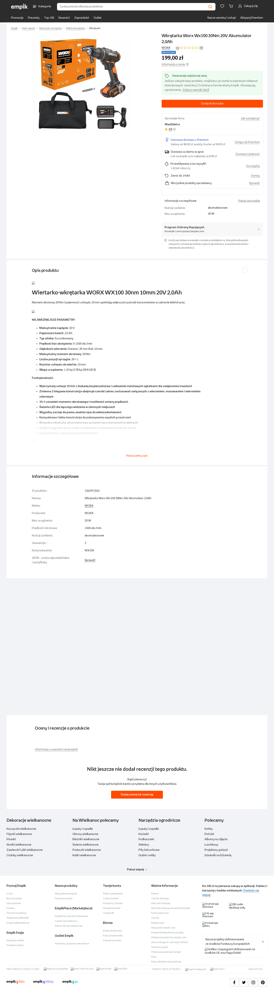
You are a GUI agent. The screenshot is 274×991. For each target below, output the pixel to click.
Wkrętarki (94, 28)
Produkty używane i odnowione (72, 944)
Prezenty (34, 17)
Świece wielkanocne (86, 844)
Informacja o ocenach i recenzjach (56, 749)
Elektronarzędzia (75, 28)
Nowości (64, 17)
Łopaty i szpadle (83, 828)
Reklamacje (157, 923)
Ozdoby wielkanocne (20, 855)
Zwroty (155, 918)
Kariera (11, 908)
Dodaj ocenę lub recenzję (137, 794)
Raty (153, 957)
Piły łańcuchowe (149, 850)
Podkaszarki (146, 839)
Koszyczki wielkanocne (21, 828)
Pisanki (11, 839)
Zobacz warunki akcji (196, 90)
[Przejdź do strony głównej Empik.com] (19, 6)
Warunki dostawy (160, 903)
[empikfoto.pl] (15, 982)
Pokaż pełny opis (137, 455)
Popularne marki (64, 898)
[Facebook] (234, 982)
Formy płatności (160, 913)
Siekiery (143, 844)
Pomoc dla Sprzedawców (68, 926)
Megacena (168, 52)
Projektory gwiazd (216, 850)
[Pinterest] (263, 982)
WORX (166, 47)
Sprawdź (254, 183)
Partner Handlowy (16, 913)
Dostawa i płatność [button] (248, 154)
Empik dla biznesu (112, 931)
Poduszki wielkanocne (87, 850)
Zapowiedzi (81, 17)
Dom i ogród (28, 28)
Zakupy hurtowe (112, 940)
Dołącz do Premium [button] (247, 142)
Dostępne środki (111, 908)
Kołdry (208, 828)
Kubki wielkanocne (84, 855)
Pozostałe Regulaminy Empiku (167, 933)
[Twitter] (244, 982)
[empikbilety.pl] (43, 982)
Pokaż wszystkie (249, 201)
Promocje (17, 17)
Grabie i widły (147, 855)
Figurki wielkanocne (19, 834)
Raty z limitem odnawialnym (166, 962)
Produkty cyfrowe (112, 903)
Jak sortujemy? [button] (250, 118)
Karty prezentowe (112, 936)
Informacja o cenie (173, 64)
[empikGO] (70, 982)
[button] (82, 83)
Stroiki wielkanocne (19, 844)
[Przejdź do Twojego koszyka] (231, 6)
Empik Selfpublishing (18, 923)
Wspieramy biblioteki (18, 918)
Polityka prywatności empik (166, 952)
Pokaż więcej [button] (135, 869)
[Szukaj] (210, 6)
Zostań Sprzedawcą (66, 921)
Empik (14, 28)
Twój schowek (111, 898)
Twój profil (108, 913)
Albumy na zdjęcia (215, 839)
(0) (201, 47)
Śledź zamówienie (113, 894)
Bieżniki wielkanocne (86, 839)
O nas (10, 894)
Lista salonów (14, 903)
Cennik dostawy (160, 898)
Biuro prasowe (14, 898)
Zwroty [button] (255, 175)
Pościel (209, 834)
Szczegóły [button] (253, 166)
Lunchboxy (211, 844)
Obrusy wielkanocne (85, 834)
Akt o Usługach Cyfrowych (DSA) (169, 942)
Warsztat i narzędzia (50, 28)
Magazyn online (15, 940)
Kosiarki (143, 834)
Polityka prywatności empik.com (168, 937)
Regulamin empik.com (163, 928)
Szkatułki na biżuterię (218, 855)
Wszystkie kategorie (66, 894)
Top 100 (49, 17)
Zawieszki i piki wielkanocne (25, 850)
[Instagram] (253, 982)
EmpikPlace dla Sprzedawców (71, 916)
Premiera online (15, 945)
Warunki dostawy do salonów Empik (170, 908)
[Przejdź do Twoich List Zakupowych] (222, 6)
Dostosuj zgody (159, 947)
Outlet (97, 17)
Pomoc (155, 894)
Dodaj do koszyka (212, 103)
